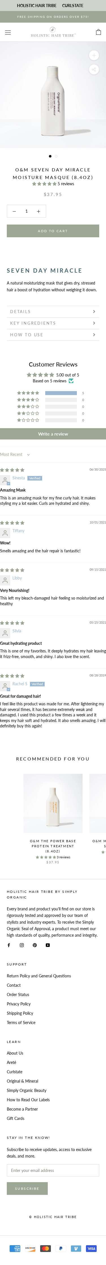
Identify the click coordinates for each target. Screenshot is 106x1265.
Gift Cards (15, 1118)
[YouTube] (48, 944)
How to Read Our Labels (28, 1099)
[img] (12, 469)
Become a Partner (22, 1109)
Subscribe (27, 1188)
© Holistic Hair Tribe (53, 1217)
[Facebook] (9, 944)
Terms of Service (21, 1022)
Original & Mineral (22, 1081)
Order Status (18, 994)
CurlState (72, 5)
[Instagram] (22, 944)
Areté (11, 1062)
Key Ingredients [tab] (33, 323)
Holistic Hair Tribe (37, 5)
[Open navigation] (8, 32)
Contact (14, 985)
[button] (45, 183)
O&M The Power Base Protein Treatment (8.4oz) (53, 846)
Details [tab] (20, 311)
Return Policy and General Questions (39, 975)
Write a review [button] (53, 433)
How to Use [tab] (27, 334)
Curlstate (14, 1071)
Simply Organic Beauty (26, 1090)
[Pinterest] (35, 944)
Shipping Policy (20, 1013)
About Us (15, 1053)
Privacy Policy (19, 1003)
